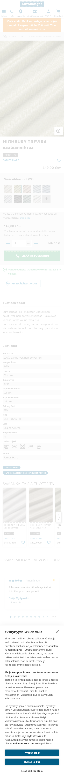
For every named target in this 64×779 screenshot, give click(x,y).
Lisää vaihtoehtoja (32, 771)
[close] (57, 631)
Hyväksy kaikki (32, 752)
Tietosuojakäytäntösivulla (29, 736)
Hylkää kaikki (32, 761)
